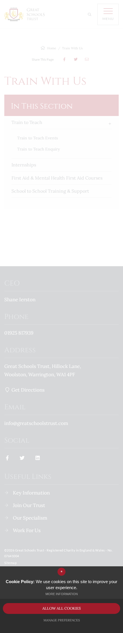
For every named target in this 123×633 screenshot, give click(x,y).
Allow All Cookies (61, 608)
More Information (61, 594)
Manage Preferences (61, 620)
